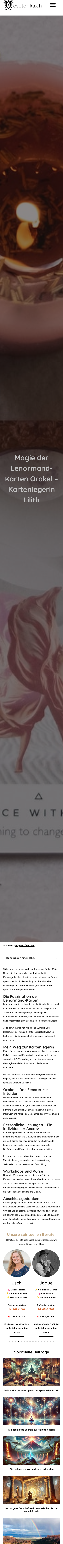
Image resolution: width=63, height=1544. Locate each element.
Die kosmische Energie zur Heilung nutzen (31, 1429)
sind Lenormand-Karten (39, 1016)
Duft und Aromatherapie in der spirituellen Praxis (31, 1390)
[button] (53, 4)
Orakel (54, 977)
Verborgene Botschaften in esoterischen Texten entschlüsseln (31, 1510)
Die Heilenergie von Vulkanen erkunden (32, 1469)
